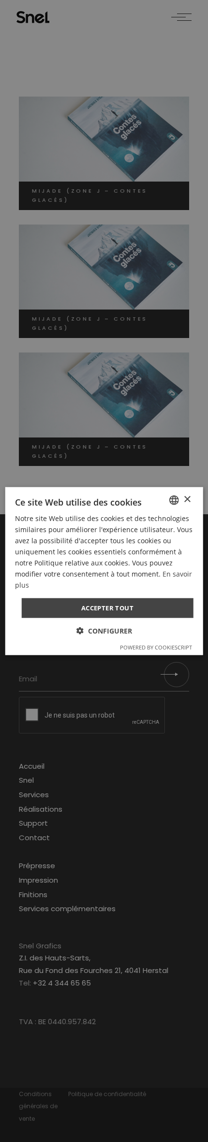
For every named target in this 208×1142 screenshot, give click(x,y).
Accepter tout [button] (107, 607)
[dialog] (104, 571)
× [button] (187, 499)
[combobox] (173, 500)
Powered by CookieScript (156, 647)
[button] (104, 630)
